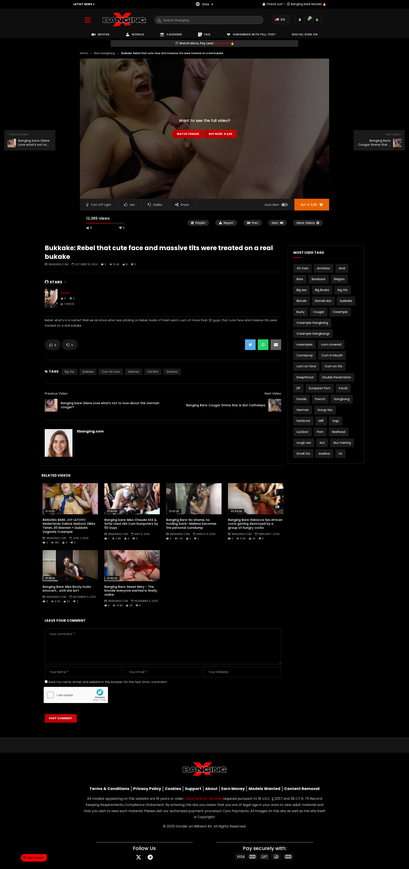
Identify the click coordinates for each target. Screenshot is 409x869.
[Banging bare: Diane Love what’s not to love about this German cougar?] (51, 405)
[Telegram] (150, 857)
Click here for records (203, 798)
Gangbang (342, 399)
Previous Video (56, 393)
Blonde (302, 301)
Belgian (339, 279)
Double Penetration (336, 377)
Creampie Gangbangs (313, 333)
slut (322, 443)
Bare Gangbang (104, 53)
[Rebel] (51, 298)
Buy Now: (220, 134)
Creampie (340, 312)
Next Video (273, 393)
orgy (335, 421)
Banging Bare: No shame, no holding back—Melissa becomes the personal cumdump (191, 524)
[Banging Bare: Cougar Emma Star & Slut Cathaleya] (274, 405)
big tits (69, 371)
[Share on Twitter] (250, 344)
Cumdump (305, 355)
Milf (321, 421)
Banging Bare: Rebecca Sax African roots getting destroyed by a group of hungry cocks (255, 524)
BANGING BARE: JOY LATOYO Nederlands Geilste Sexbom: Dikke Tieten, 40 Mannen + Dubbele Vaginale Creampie (69, 526)
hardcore (303, 421)
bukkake (88, 371)
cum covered (331, 344)
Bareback (318, 279)
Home (84, 53)
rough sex (304, 443)
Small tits (303, 453)
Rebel (65, 293)
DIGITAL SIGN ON (305, 34)
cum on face (111, 371)
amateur (323, 268)
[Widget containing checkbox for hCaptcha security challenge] (76, 695)
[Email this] (276, 344)
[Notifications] (300, 19)
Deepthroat (305, 377)
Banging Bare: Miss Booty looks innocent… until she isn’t (67, 589)
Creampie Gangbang (312, 323)
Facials (302, 399)
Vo (340, 453)
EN (282, 19)
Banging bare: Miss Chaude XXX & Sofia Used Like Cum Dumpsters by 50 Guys (131, 524)
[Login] (317, 19)
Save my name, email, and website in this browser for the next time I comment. (107, 682)
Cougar (318, 312)
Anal (342, 268)
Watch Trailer (188, 134)
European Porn (319, 388)
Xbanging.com (58, 264)
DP (298, 388)
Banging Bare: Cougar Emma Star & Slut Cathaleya (225, 405)
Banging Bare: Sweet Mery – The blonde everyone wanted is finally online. (130, 591)
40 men (302, 268)
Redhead (338, 432)
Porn (320, 432)
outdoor (302, 432)
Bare (300, 279)
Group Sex (325, 410)
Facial (343, 388)
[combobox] (208, 20)
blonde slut (323, 301)
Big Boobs (322, 290)
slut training (342, 443)
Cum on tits (333, 366)
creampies (305, 344)
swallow (172, 371)
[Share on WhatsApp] (263, 344)
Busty (301, 312)
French (320, 399)
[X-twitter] (138, 857)
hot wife (153, 371)
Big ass (302, 290)
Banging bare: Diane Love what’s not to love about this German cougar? (110, 405)
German (133, 371)
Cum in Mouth (332, 355)
